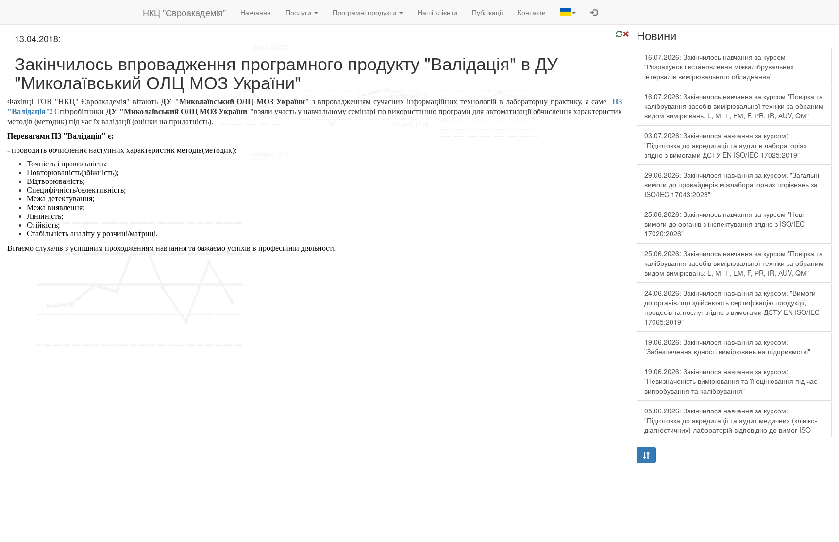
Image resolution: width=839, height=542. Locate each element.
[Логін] (593, 12)
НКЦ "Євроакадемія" (184, 12)
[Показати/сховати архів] (646, 455)
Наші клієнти (437, 12)
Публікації (487, 12)
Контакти (532, 12)
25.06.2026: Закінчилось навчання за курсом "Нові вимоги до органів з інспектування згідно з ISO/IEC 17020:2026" (724, 223)
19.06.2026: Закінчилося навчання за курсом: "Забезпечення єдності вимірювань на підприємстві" (727, 346)
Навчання (255, 12)
